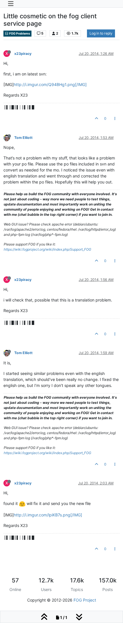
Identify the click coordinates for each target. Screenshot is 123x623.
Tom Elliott (23, 137)
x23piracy (22, 53)
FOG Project (85, 600)
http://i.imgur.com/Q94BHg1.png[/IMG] (50, 84)
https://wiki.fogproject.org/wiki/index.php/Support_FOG (47, 249)
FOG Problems (19, 33)
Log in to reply (101, 33)
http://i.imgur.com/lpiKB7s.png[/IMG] (48, 514)
